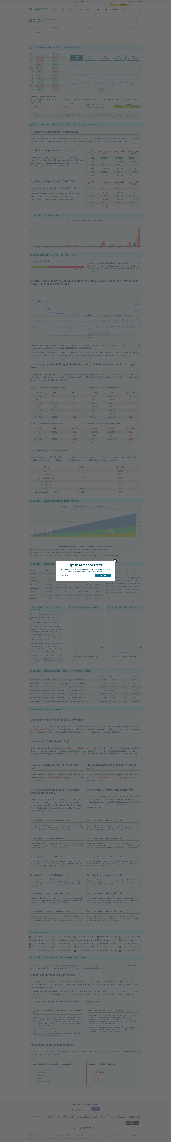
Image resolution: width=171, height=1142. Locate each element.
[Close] (115, 561)
